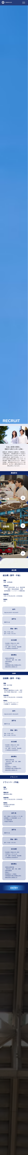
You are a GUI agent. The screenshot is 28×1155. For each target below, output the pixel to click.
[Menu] (23, 2)
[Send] (23, 498)
